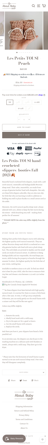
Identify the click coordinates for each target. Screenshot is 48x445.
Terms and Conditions (24, 419)
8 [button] (31, 52)
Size (24, 98)
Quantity (24, 114)
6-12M (27, 102)
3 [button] (21, 52)
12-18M (37, 102)
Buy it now (24, 135)
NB (10, 102)
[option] (24, 30)
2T (29, 108)
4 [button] (23, 52)
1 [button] (17, 52)
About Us (24, 428)
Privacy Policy (24, 415)
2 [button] (19, 52)
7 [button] (29, 52)
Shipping (16, 85)
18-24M (20, 108)
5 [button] (25, 52)
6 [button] (27, 52)
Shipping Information (24, 406)
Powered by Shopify (24, 443)
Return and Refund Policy (24, 410)
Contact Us (24, 423)
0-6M (18, 102)
